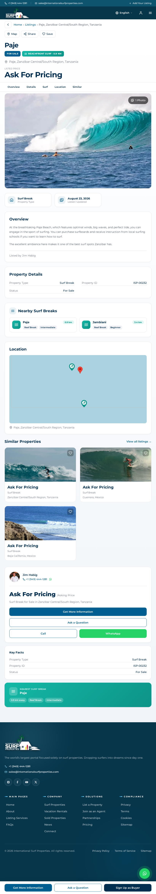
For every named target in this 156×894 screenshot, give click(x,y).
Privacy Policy (100, 850)
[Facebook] (17, 782)
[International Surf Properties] (17, 13)
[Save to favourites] (70, 453)
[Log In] (141, 12)
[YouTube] (26, 782)
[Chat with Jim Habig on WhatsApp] (50, 579)
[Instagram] (8, 782)
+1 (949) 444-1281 (17, 3)
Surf (45, 86)
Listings (30, 24)
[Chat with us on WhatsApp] (144, 873)
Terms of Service (125, 850)
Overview (14, 86)
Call (43, 633)
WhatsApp (113, 633)
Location (60, 86)
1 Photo (140, 100)
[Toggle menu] (150, 12)
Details (31, 86)
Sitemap (146, 850)
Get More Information (78, 611)
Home (18, 24)
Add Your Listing (142, 3)
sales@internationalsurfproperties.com (60, 3)
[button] (72, 367)
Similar (77, 86)
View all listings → (139, 441)
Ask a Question (78, 622)
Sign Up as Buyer (128, 887)
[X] (36, 782)
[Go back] (8, 24)
